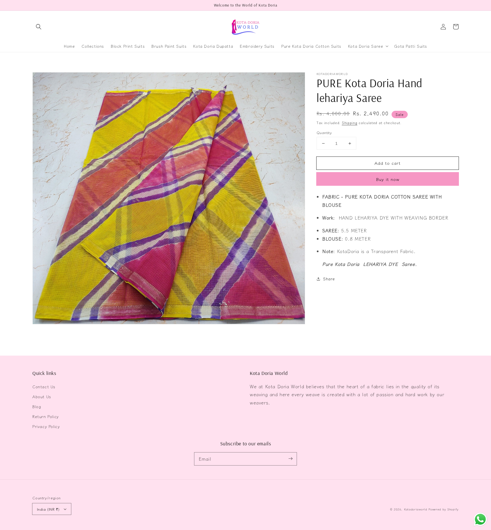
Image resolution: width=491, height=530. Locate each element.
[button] (38, 26)
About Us (41, 396)
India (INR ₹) (48, 509)
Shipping (349, 122)
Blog (36, 406)
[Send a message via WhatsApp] (480, 519)
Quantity (324, 132)
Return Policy (45, 416)
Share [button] (329, 279)
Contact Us (43, 386)
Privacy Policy (46, 426)
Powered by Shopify (443, 509)
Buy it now (388, 179)
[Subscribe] (290, 458)
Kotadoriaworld (415, 509)
